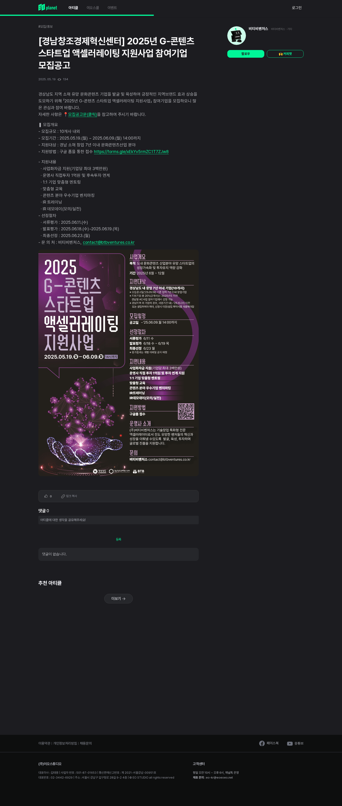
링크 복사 (71, 496)
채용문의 (86, 743)
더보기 (116, 598)
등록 (118, 539)
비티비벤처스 (258, 29)
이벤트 (112, 8)
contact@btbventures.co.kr (109, 242)
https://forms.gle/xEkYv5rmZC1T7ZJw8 (131, 151)
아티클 (73, 8)
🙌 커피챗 (285, 54)
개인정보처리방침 (65, 743)
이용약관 (44, 743)
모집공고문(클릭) (82, 114)
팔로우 (245, 54)
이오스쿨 (93, 8)
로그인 (297, 8)
